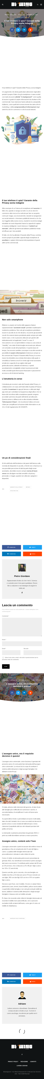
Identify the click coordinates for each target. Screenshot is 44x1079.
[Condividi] (12, 29)
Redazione (24, 1061)
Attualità (21, 14)
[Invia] (30, 29)
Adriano (6, 680)
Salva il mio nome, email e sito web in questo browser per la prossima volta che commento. (20, 658)
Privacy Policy (13, 1061)
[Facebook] (22, 1054)
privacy (28, 487)
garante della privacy (17, 487)
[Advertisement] (22, 63)
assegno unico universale (18, 918)
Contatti (33, 1061)
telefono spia (14, 490)
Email (4, 648)
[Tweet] (18, 29)
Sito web (26, 648)
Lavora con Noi (22, 1065)
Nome (4, 639)
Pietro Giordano (10, 14)
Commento (5, 616)
